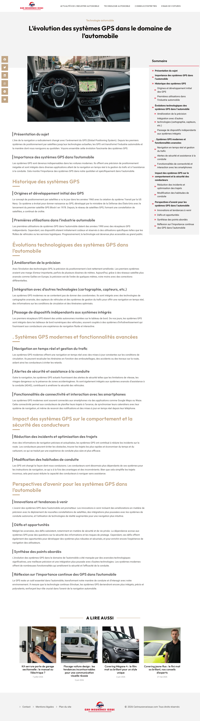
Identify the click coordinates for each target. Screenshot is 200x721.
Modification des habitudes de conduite (173, 194)
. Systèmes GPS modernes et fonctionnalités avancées (170, 141)
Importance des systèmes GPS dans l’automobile (174, 77)
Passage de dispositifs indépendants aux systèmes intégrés (176, 131)
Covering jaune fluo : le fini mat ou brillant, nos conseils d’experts (162, 669)
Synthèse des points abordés (172, 219)
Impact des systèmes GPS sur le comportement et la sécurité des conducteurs (172, 176)
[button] (4, 59)
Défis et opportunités (168, 215)
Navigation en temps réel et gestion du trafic (175, 149)
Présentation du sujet (166, 71)
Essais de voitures (171, 6)
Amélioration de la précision (171, 114)
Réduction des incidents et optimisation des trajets (171, 186)
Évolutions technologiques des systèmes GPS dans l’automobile (172, 107)
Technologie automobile (117, 6)
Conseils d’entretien (146, 6)
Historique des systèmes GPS (170, 83)
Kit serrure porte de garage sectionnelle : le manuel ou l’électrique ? (38, 669)
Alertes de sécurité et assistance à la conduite (176, 157)
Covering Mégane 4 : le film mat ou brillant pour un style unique (120, 669)
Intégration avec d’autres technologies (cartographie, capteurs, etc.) (176, 122)
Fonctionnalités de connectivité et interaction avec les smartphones (175, 165)
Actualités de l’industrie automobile (79, 6)
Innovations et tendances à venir (174, 210)
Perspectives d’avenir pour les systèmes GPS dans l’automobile (172, 203)
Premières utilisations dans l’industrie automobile (171, 98)
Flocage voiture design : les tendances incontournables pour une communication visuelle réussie (79, 671)
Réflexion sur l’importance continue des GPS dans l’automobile (175, 226)
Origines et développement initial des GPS (174, 90)
